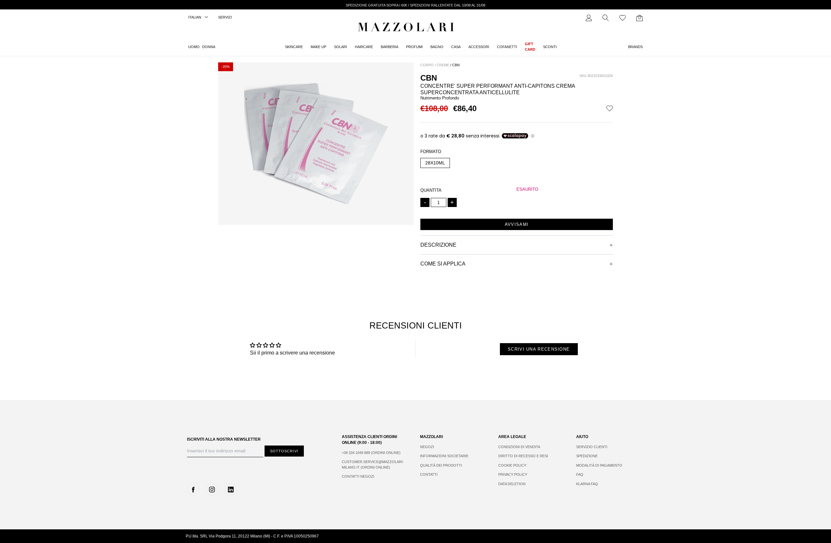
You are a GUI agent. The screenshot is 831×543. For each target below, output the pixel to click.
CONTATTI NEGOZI (358, 476)
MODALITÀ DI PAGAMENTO (599, 465)
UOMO (194, 47)
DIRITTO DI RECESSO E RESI (523, 456)
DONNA (208, 47)
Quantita (430, 190)
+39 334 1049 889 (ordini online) (371, 453)
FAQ (579, 474)
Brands (635, 47)
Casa (456, 47)
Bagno (436, 47)
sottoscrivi (284, 451)
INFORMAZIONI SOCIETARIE (444, 456)
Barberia (389, 47)
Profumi (414, 47)
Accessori (478, 47)
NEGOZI (427, 447)
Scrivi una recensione (539, 349)
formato (430, 151)
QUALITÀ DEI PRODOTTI (441, 465)
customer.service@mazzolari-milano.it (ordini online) (373, 464)
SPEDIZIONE (587, 456)
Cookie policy (512, 465)
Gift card (530, 46)
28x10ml (435, 162)
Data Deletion (512, 484)
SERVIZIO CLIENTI (591, 447)
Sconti (550, 47)
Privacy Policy (512, 474)
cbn (456, 65)
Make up (318, 47)
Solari (340, 47)
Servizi (225, 17)
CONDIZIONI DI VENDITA (519, 447)
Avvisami (516, 224)
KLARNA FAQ (587, 484)
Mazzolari (407, 28)
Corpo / (428, 65)
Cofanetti (507, 47)
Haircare (364, 47)
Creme (443, 65)
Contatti (429, 474)
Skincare (294, 47)
